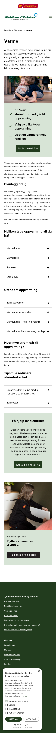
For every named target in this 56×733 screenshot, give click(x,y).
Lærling (7, 664)
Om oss (7, 650)
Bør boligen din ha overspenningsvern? (22, 625)
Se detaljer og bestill (24, 554)
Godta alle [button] (13, 719)
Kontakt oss (9, 645)
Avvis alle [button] (31, 719)
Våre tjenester (10, 611)
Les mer (25, 696)
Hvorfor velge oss (12, 654)
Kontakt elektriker (28, 148)
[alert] (22, 699)
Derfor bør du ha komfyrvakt (17, 620)
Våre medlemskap (12, 659)
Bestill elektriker (11, 601)
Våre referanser (11, 615)
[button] (22, 724)
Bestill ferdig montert (13, 606)
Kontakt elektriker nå (28, 464)
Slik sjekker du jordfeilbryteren (18, 629)
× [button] (39, 671)
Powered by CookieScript (22, 728)
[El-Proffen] (28, 6)
